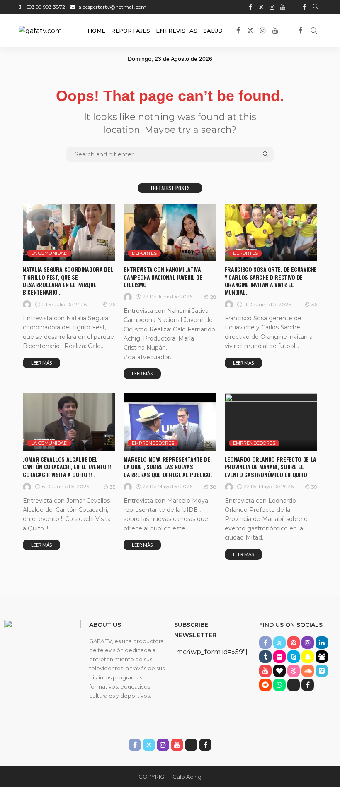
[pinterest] (293, 642)
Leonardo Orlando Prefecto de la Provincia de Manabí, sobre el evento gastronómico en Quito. (270, 466)
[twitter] (261, 7)
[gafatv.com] (40, 30)
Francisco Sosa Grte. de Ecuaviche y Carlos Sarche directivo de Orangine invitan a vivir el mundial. (271, 280)
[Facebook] (304, 7)
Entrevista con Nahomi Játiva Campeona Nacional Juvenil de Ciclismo (163, 276)
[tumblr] (265, 656)
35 (112, 487)
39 (314, 487)
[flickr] (279, 656)
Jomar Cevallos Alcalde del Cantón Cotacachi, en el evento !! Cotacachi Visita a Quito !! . (67, 466)
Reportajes (130, 30)
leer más (41, 362)
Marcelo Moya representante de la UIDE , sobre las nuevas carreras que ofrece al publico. (168, 466)
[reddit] (265, 685)
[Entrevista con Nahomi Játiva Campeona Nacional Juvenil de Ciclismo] (170, 232)
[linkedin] (322, 642)
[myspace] (322, 656)
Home (96, 30)
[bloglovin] (279, 671)
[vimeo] (322, 671)
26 (112, 304)
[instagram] (272, 7)
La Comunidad (49, 253)
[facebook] (250, 7)
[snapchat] (307, 656)
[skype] (293, 656)
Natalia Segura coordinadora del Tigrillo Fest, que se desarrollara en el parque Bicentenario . (68, 280)
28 (213, 297)
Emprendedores (153, 443)
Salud (213, 30)
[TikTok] (293, 7)
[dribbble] (293, 671)
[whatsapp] (279, 685)
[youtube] (282, 7)
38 (213, 487)
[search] (315, 7)
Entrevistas (176, 30)
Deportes (144, 253)
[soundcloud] (307, 671)
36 (314, 304)
